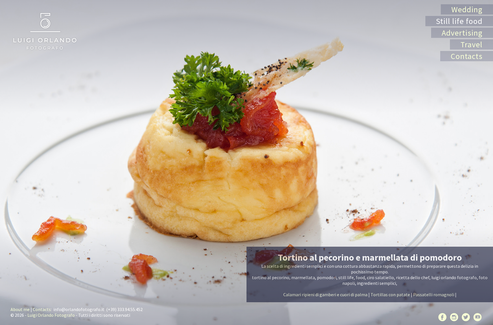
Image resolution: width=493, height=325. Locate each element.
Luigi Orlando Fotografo (51, 315)
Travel (471, 44)
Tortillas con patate (390, 294)
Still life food (459, 21)
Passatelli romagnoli (433, 294)
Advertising (462, 33)
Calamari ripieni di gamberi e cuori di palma (325, 294)
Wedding (466, 9)
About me (20, 309)
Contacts (466, 56)
